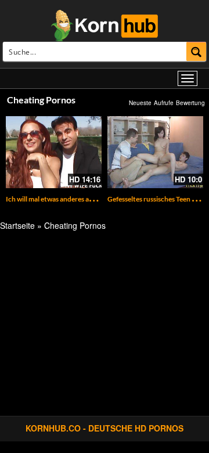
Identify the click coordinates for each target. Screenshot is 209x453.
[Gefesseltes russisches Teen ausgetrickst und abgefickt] (155, 152)
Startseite (17, 225)
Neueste (140, 103)
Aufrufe (164, 103)
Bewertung (190, 103)
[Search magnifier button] (196, 51)
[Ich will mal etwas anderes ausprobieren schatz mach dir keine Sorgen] (54, 152)
